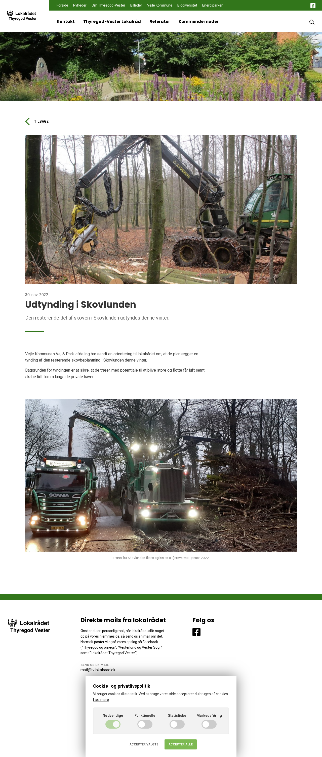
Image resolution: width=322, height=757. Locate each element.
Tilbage (41, 121)
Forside (62, 5)
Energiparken (212, 5)
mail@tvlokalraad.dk (97, 669)
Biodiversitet (187, 5)
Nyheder (80, 5)
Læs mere (101, 700)
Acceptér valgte (144, 744)
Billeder (136, 5)
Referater (159, 21)
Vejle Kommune (159, 5)
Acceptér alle (181, 744)
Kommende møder (199, 21)
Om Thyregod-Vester (108, 5)
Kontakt (66, 21)
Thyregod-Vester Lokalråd (112, 21)
